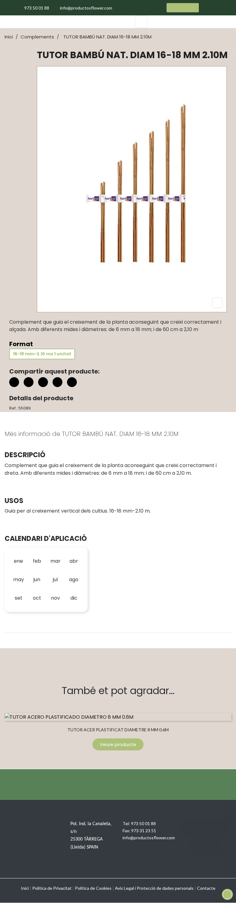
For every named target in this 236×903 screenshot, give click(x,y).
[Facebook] (188, 827)
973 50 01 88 (143, 823)
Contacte (206, 888)
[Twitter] (205, 827)
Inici (25, 888)
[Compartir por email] (57, 383)
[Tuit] (28, 382)
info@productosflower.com (149, 837)
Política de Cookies (93, 888)
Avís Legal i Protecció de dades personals (154, 888)
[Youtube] (197, 846)
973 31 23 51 (143, 830)
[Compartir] (14, 382)
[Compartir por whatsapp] (72, 383)
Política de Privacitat (52, 888)
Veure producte (118, 744)
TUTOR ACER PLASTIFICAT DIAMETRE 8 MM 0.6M (118, 729)
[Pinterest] (43, 382)
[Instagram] (222, 827)
